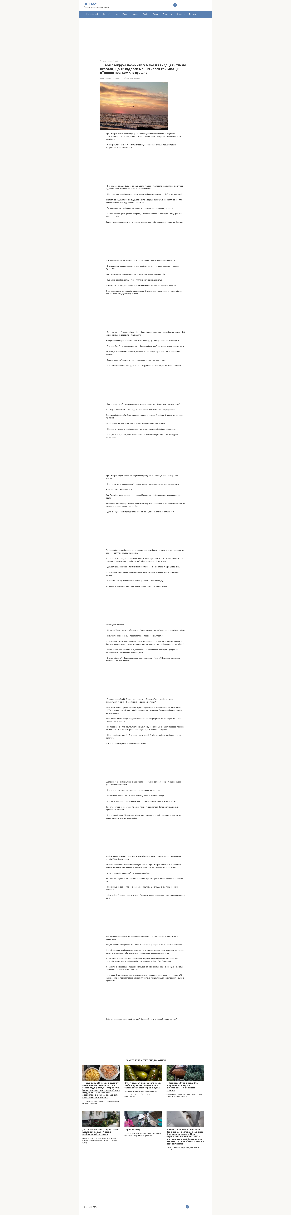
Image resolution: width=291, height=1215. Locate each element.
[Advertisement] (145, 37)
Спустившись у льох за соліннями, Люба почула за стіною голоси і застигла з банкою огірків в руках (142, 1085)
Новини (135, 14)
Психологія (167, 14)
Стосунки (180, 14)
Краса (124, 14)
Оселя (155, 14)
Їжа (116, 14)
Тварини (192, 14)
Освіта (145, 14)
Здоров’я (106, 14)
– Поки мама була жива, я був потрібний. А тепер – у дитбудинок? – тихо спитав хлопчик (182, 1086)
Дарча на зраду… (133, 1129)
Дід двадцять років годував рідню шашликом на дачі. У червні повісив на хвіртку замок (100, 1132)
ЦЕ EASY (90, 4)
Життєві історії (92, 14)
